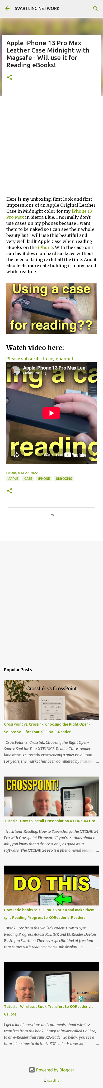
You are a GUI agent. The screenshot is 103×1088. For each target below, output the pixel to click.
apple (13, 478)
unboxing (64, 478)
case (28, 478)
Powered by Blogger (54, 1070)
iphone (44, 478)
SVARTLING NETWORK (37, 8)
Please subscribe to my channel (39, 358)
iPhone (45, 247)
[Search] (95, 8)
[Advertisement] (51, 141)
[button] (9, 77)
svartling (53, 1080)
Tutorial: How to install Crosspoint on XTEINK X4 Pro (49, 821)
